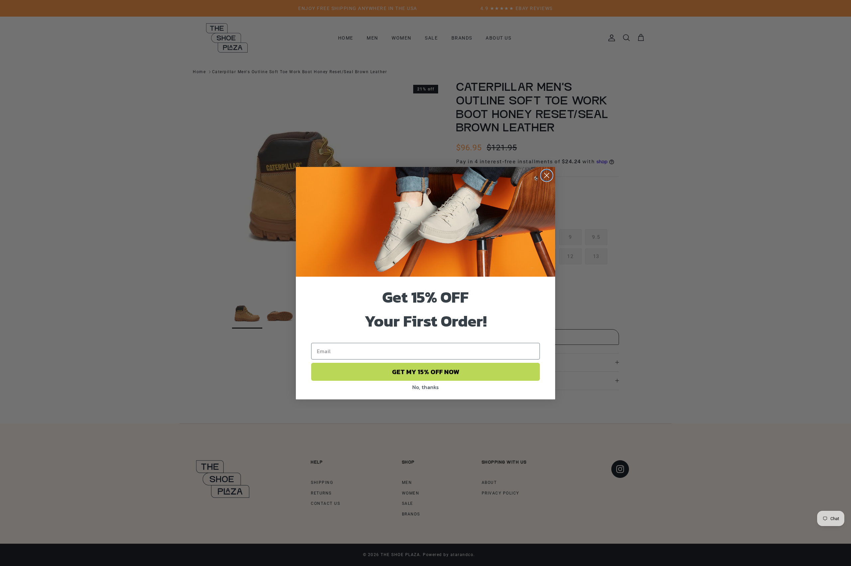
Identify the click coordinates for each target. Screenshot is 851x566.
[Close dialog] (546, 175)
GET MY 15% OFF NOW (425, 372)
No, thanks (425, 387)
